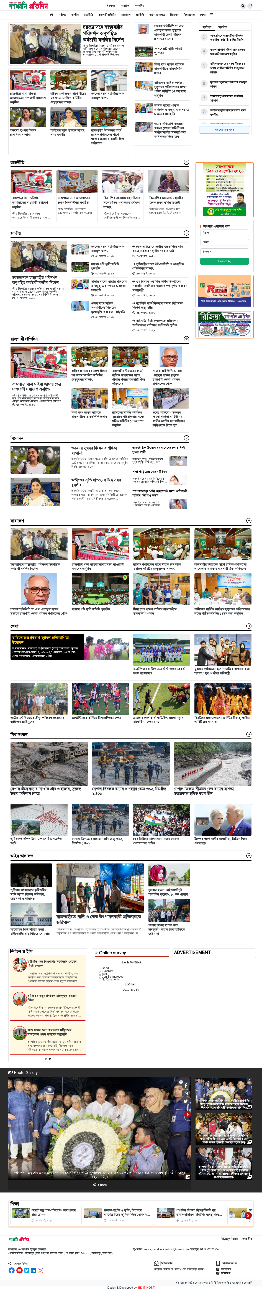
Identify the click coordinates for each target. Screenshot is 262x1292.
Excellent (107, 971)
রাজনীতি (88, 15)
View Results (131, 990)
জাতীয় (75, 15)
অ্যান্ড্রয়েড (226, 1269)
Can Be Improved (113, 976)
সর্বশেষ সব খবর (224, 130)
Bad (104, 974)
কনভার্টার (139, 5)
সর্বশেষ (62, 15)
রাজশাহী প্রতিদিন (107, 15)
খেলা (203, 15)
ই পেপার (111, 5)
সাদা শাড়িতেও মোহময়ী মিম (149, 472)
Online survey (112, 952)
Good (105, 968)
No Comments (111, 979)
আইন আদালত (157, 15)
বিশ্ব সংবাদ (189, 15)
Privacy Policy (229, 1239)
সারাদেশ (125, 15)
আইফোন (225, 1273)
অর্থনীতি (140, 15)
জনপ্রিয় (223, 27)
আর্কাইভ (125, 5)
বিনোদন (174, 15)
